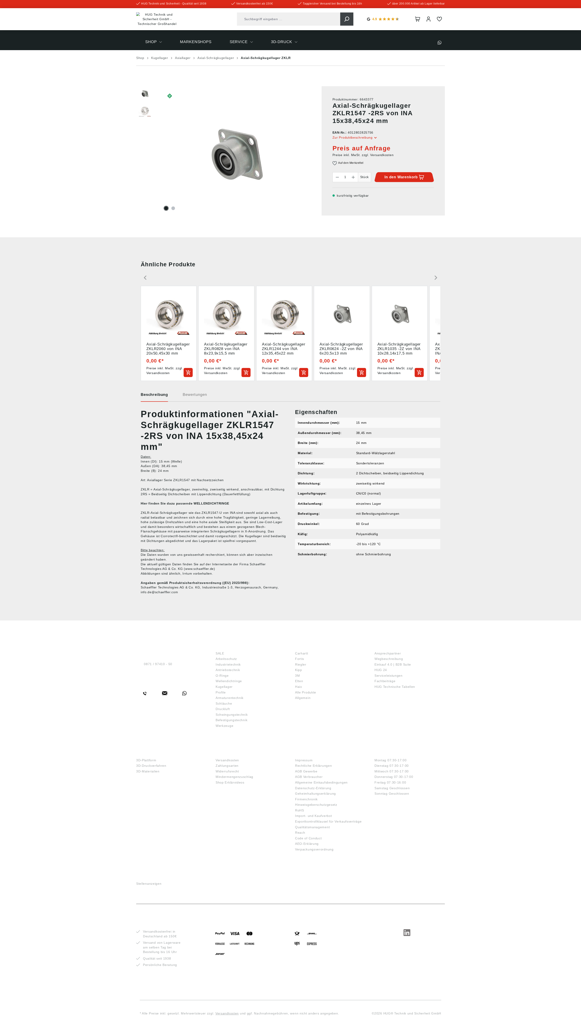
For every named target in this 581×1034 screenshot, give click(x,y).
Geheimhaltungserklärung (315, 793)
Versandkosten (227, 760)
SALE (220, 653)
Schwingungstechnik (232, 714)
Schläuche (224, 703)
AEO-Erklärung (307, 843)
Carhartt (301, 653)
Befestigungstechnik (231, 720)
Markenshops (311, 646)
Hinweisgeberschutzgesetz (316, 804)
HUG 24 (380, 670)
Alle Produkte (305, 692)
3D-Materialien (148, 771)
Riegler (300, 664)
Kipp (298, 670)
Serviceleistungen (388, 675)
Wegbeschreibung (388, 659)
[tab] (154, 396)
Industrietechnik (228, 664)
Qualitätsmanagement (312, 827)
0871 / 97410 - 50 (158, 664)
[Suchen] (346, 19)
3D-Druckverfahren (151, 765)
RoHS (299, 810)
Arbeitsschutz (226, 659)
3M (297, 675)
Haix (298, 687)
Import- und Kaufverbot (313, 816)
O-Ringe (222, 675)
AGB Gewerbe (306, 771)
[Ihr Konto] (428, 19)
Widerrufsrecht (227, 771)
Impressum (304, 760)
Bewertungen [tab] (195, 394)
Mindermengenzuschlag (234, 777)
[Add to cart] (188, 372)
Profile (221, 692)
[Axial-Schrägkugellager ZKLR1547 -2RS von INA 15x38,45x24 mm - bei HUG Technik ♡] (235, 154)
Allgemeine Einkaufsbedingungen (321, 782)
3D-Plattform (146, 760)
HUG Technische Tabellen (394, 687)
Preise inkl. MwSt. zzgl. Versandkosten (363, 155)
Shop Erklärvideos (230, 782)
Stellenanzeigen (149, 883)
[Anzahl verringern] (337, 177)
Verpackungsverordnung (314, 849)
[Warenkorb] (417, 19)
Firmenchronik (306, 799)
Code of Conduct (308, 838)
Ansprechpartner (387, 653)
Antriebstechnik (228, 670)
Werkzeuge (224, 726)
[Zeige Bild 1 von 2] (166, 208)
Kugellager (224, 687)
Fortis (299, 659)
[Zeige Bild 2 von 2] (173, 208)
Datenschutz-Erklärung (313, 788)
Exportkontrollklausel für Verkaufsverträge (328, 821)
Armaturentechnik (230, 698)
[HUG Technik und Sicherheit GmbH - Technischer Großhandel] (157, 19)
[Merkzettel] (439, 19)
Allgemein (302, 698)
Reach (300, 832)
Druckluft (223, 709)
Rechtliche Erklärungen (313, 765)
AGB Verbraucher (309, 777)
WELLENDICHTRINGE (211, 503)
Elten (299, 681)
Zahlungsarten (227, 765)
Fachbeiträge (384, 681)
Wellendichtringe (229, 681)
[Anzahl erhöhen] (353, 177)
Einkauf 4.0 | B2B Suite (392, 664)
